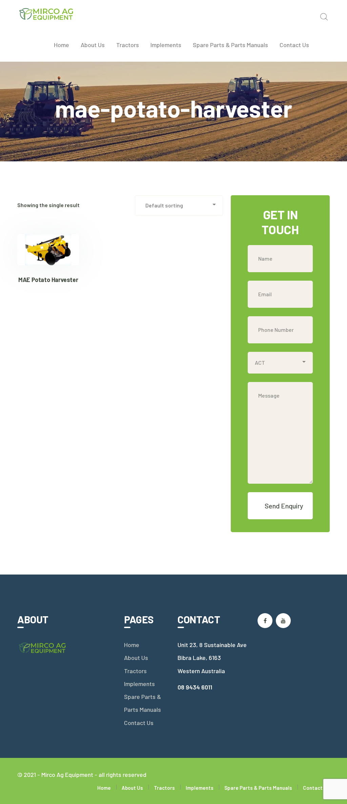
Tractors (135, 671)
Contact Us (139, 722)
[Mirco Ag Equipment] (46, 13)
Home (131, 644)
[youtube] (283, 620)
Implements (139, 683)
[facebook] (265, 620)
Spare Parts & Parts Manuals (142, 703)
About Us (136, 657)
